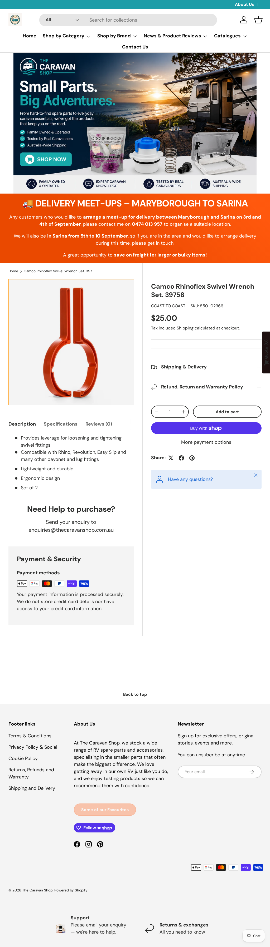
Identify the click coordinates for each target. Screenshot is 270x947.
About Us (244, 4)
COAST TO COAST (168, 306)
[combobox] (128, 20)
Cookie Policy (23, 758)
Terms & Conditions (29, 736)
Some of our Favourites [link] (105, 809)
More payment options (206, 442)
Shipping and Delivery (31, 788)
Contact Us (135, 47)
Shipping (185, 328)
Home (29, 36)
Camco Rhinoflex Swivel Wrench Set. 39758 (59, 271)
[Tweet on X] (171, 458)
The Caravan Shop (37, 890)
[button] (258, 20)
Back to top (135, 694)
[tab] (22, 424)
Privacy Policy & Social (32, 747)
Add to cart (227, 412)
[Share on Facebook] (181, 458)
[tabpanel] (71, 463)
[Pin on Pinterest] (192, 458)
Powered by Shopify (71, 890)
